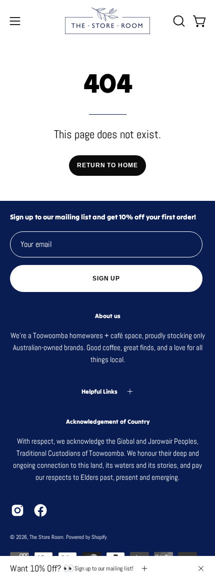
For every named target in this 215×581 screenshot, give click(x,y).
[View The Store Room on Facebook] (40, 510)
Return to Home (107, 165)
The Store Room (47, 536)
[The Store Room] (107, 21)
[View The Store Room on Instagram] (17, 510)
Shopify (99, 536)
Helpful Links (100, 391)
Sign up (106, 278)
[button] (178, 21)
